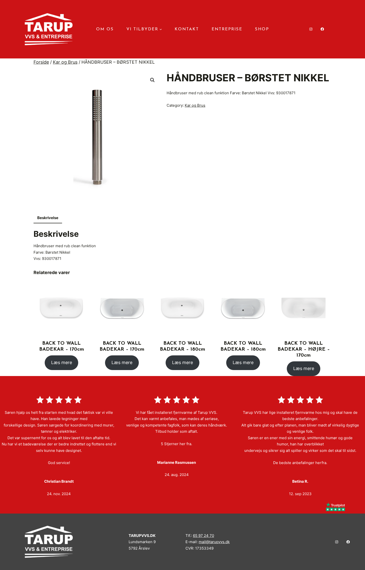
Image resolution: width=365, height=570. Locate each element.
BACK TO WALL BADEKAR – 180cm (182, 346)
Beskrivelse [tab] (47, 217)
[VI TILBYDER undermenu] (160, 29)
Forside (41, 62)
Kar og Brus (65, 62)
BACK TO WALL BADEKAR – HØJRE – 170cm (304, 349)
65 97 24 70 (203, 535)
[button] (152, 80)
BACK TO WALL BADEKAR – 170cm (61, 346)
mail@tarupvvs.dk (214, 541)
